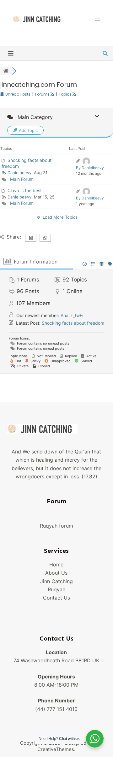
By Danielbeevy (90, 167)
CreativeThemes (55, 749)
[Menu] (97, 19)
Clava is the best (25, 190)
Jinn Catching (56, 581)
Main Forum (22, 179)
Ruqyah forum (56, 526)
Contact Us (56, 597)
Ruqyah (56, 589)
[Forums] (5, 71)
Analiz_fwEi (72, 315)
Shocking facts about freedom (73, 323)
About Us (56, 573)
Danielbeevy (19, 172)
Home (56, 564)
